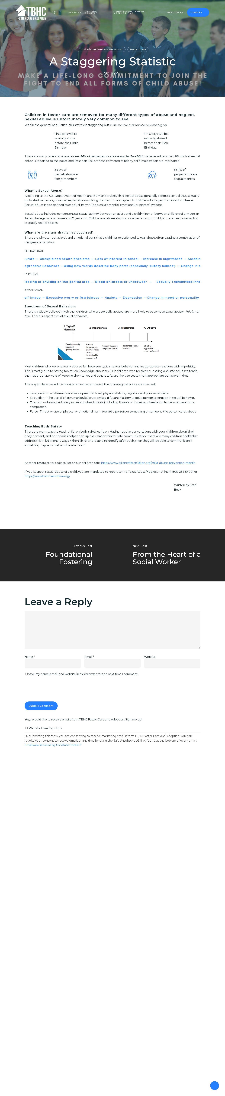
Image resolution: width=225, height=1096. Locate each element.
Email (89, 657)
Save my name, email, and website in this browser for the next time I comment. (83, 674)
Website (150, 657)
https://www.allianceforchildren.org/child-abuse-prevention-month (148, 463)
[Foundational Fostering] (56, 555)
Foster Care (138, 49)
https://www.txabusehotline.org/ (47, 476)
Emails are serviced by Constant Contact (53, 745)
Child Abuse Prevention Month (101, 49)
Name (30, 657)
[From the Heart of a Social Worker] (168, 555)
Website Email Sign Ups (45, 728)
